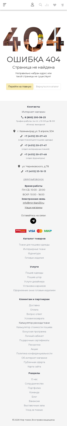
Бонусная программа (34, 331)
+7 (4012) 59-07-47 (36, 145)
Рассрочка (34, 344)
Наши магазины (33, 207)
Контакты (33, 106)
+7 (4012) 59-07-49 (35, 136)
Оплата (34, 309)
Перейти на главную (19, 86)
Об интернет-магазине (34, 357)
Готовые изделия (34, 257)
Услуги (34, 267)
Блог (34, 396)
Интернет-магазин (33, 112)
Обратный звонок (33, 179)
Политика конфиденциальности (34, 353)
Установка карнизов (34, 286)
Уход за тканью (34, 409)
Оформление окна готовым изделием (34, 290)
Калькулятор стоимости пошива (34, 327)
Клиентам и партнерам (34, 299)
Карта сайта (34, 366)
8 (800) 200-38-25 (35, 117)
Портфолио (34, 388)
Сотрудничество (34, 383)
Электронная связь (33, 199)
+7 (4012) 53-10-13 (35, 171)
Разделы (34, 373)
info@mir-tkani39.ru (33, 202)
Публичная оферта (34, 362)
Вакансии (34, 401)
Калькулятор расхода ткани (34, 322)
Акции (34, 349)
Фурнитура (34, 253)
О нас (34, 379)
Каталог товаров (34, 238)
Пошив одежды (34, 272)
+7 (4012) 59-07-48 (35, 154)
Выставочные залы (34, 405)
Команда (34, 392)
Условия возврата (34, 318)
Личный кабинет (34, 336)
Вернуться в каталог (47, 86)
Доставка (34, 305)
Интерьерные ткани (34, 249)
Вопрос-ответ (34, 314)
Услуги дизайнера (34, 281)
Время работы (33, 186)
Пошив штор (34, 277)
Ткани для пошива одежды (34, 244)
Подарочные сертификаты (34, 340)
